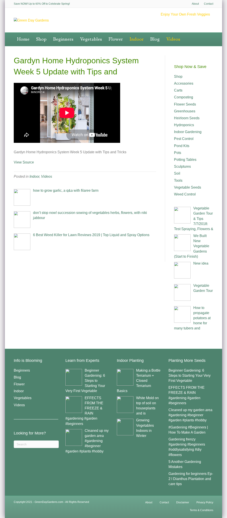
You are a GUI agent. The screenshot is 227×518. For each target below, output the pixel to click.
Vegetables (91, 39)
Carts (178, 90)
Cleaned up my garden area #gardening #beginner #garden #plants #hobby (190, 415)
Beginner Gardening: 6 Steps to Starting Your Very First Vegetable (189, 376)
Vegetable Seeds (187, 187)
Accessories (183, 83)
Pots (177, 153)
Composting (183, 97)
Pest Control (184, 139)
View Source (24, 162)
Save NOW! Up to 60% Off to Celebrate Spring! (42, 3)
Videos (173, 39)
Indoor (136, 39)
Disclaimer (182, 502)
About (195, 3)
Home (23, 39)
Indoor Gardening (188, 132)
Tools (178, 180)
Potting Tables (185, 159)
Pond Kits (181, 146)
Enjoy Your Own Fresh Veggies (185, 14)
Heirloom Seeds (187, 118)
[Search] (210, 38)
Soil (177, 173)
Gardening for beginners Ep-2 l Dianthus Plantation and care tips (190, 479)
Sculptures (182, 166)
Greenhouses (184, 111)
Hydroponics (184, 125)
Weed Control (185, 194)
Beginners (63, 39)
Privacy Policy (204, 502)
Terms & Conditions (201, 510)
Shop (41, 39)
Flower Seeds (185, 104)
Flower (116, 39)
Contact (208, 3)
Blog (155, 39)
